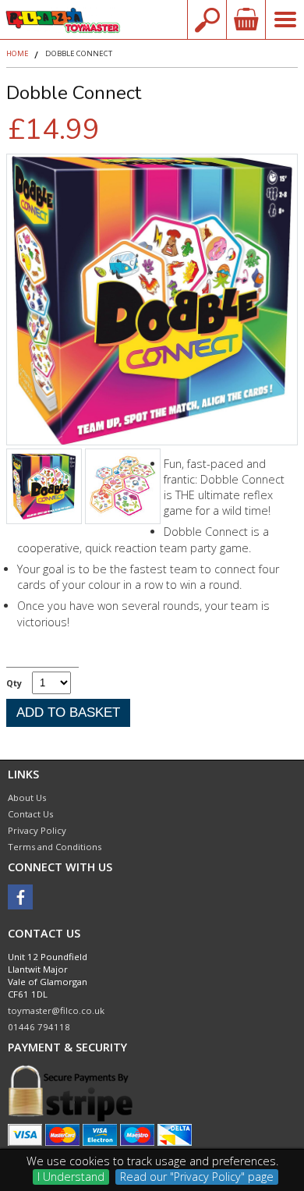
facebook (20, 896)
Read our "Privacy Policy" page (197, 1176)
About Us (27, 797)
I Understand (70, 1176)
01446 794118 (39, 1027)
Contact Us (30, 814)
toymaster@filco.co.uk (56, 1010)
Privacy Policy (37, 830)
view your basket (245, 19)
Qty (14, 683)
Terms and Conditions (54, 846)
